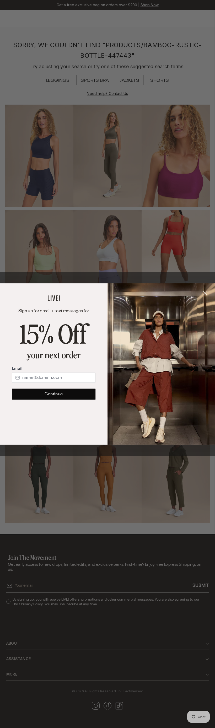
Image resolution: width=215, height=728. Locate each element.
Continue (54, 394)
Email (17, 368)
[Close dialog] (205, 293)
